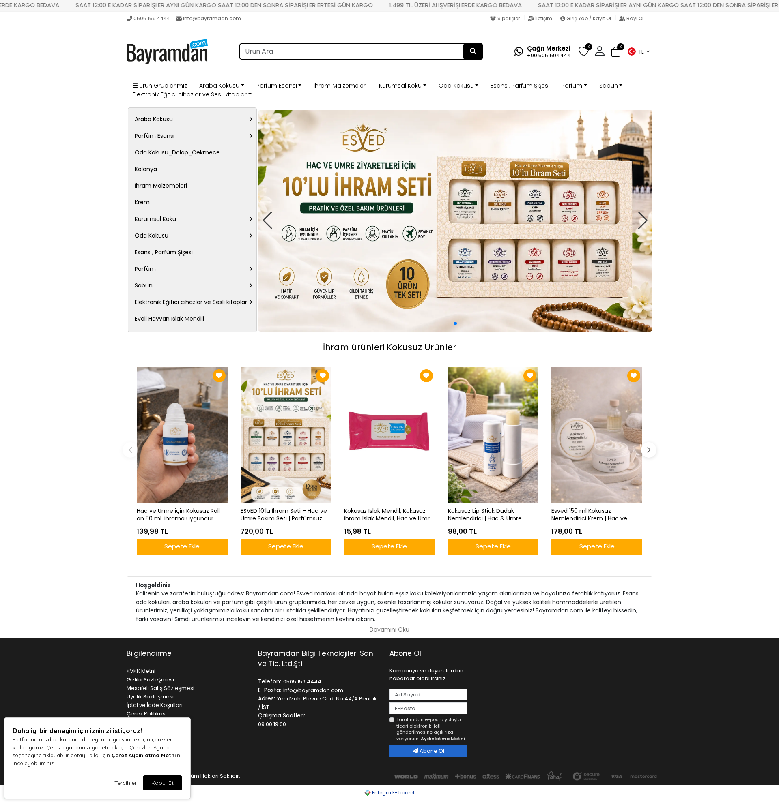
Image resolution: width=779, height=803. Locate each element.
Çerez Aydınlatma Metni (144, 755)
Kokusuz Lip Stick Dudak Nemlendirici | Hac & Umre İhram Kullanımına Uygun (485, 514)
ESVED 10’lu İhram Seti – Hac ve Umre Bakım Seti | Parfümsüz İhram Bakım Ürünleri (284, 514)
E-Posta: (269, 690)
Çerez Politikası (147, 713)
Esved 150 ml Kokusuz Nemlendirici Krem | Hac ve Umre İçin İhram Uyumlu (589, 514)
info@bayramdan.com (212, 18)
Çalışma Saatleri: (281, 715)
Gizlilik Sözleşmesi (150, 679)
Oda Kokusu (456, 85)
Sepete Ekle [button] (182, 546)
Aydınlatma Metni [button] (443, 738)
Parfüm (572, 85)
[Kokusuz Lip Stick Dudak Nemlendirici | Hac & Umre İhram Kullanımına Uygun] (493, 435)
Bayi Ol (635, 18)
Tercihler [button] (125, 782)
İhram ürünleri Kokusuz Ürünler (389, 347)
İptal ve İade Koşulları (155, 705)
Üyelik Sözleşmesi (150, 696)
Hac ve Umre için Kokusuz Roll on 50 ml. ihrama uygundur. (178, 514)
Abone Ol (431, 751)
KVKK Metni (141, 671)
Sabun (608, 85)
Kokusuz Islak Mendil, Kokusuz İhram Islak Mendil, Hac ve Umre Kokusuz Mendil (388, 514)
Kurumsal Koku (400, 85)
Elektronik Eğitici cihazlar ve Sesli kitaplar (190, 94)
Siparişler (508, 18)
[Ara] (473, 51)
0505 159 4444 (151, 18)
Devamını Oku (389, 629)
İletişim (543, 18)
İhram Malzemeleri (340, 85)
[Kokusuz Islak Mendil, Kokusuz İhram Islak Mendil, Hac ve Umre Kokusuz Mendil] (389, 435)
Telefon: (269, 681)
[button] (638, 51)
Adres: (266, 698)
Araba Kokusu (219, 85)
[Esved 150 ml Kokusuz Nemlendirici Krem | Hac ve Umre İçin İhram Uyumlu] (596, 435)
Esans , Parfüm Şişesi (520, 85)
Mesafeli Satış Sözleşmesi (160, 688)
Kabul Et (162, 782)
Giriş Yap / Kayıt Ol (588, 18)
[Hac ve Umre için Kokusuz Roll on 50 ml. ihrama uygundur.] (182, 435)
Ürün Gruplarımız (162, 85)
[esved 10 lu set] (455, 221)
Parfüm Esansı (276, 85)
